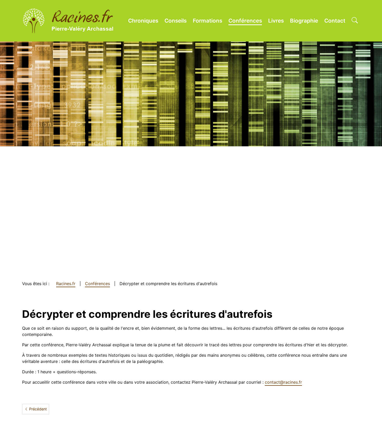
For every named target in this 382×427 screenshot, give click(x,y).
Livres (276, 20)
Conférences (245, 20)
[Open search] (355, 20)
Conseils (175, 20)
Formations (207, 20)
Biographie (304, 20)
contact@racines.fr (283, 382)
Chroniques (143, 20)
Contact (334, 20)
